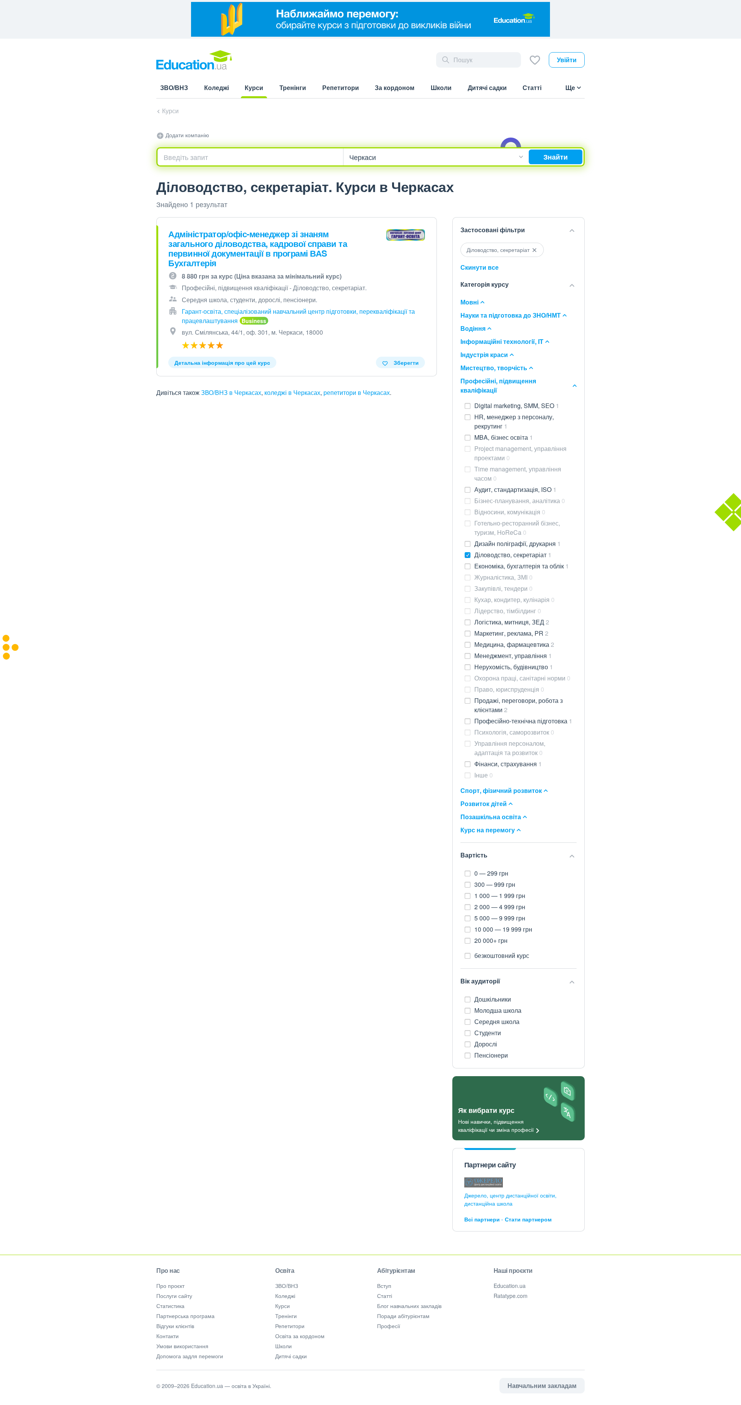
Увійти (567, 59)
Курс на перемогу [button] (487, 829)
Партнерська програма (185, 1316)
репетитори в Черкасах (356, 392)
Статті (384, 1296)
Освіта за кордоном (300, 1336)
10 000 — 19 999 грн (503, 929)
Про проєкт (170, 1285)
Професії (388, 1326)
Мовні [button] (469, 302)
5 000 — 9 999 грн (499, 917)
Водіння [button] (473, 328)
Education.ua (510, 1285)
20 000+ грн (491, 940)
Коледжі (285, 1296)
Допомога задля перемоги (189, 1356)
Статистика (170, 1306)
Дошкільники (493, 999)
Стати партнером (528, 1219)
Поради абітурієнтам (403, 1316)
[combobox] (250, 156)
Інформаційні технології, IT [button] (501, 341)
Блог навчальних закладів (409, 1306)
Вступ (384, 1285)
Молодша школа (498, 1010)
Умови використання (182, 1346)
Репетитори (290, 1326)
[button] (518, 230)
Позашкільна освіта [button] (490, 816)
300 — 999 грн (494, 884)
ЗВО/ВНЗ (286, 1285)
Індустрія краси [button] (484, 354)
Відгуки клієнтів (175, 1326)
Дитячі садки (291, 1356)
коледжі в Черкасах (292, 392)
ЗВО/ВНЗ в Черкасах (231, 392)
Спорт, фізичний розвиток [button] (501, 790)
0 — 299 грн (491, 873)
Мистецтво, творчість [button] (493, 367)
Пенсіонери (491, 1055)
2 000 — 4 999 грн (499, 906)
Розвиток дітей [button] (483, 803)
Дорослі (486, 1043)
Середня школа (497, 1021)
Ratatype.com (511, 1296)
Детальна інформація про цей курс (222, 362)
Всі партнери (482, 1219)
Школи (283, 1346)
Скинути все (479, 267)
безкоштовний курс (501, 955)
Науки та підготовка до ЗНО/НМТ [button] (510, 315)
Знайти (555, 157)
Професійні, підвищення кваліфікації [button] (498, 385)
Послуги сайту (174, 1296)
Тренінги (286, 1316)
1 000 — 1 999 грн (499, 895)
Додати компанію (186, 135)
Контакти (167, 1336)
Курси (170, 110)
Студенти (488, 1032)
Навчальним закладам (542, 1385)
